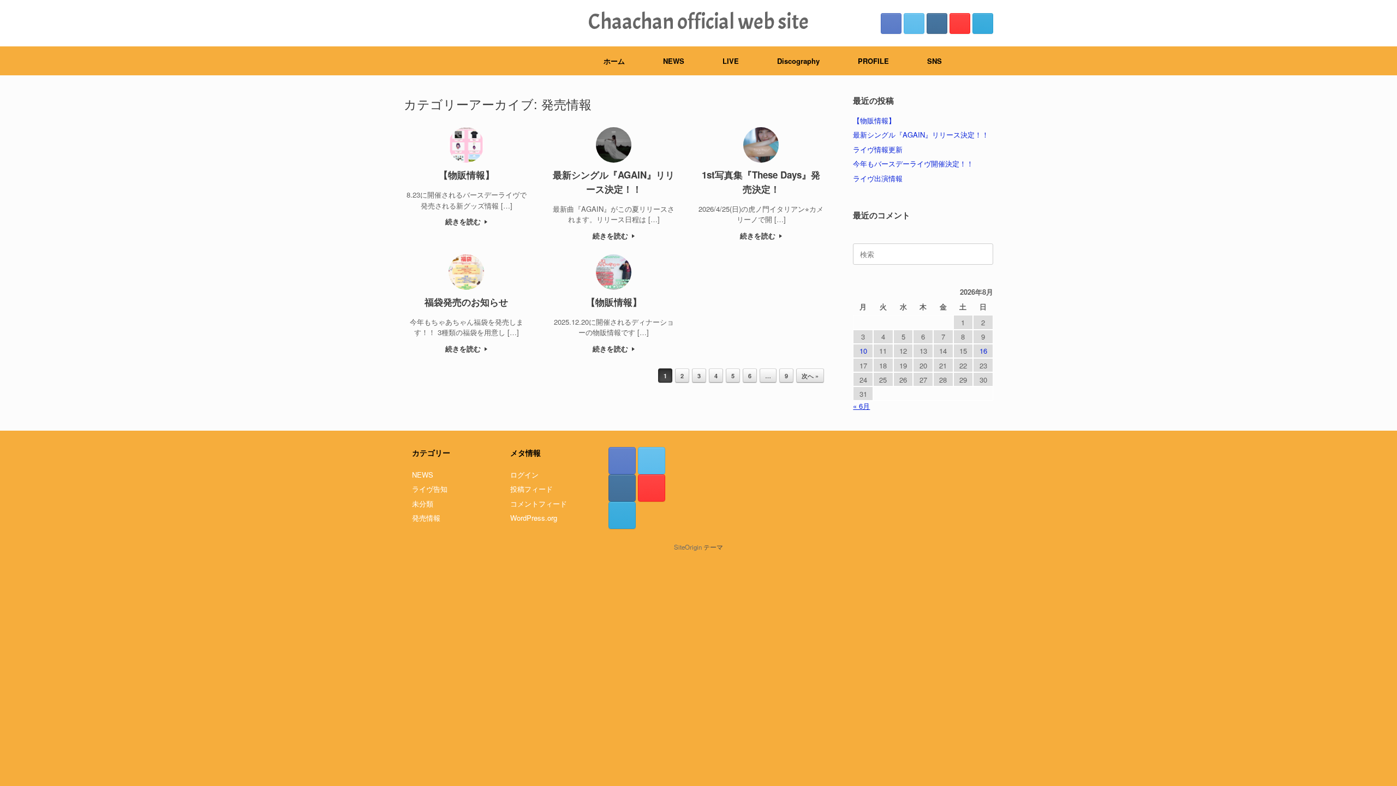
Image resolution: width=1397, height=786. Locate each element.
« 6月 (861, 406)
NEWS (673, 61)
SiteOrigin (688, 547)
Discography (798, 61)
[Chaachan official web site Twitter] (914, 23)
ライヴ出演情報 (878, 178)
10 (863, 351)
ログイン (524, 474)
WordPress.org (533, 518)
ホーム (614, 61)
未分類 (422, 503)
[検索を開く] (977, 60)
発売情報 (426, 518)
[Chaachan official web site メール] (982, 23)
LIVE (731, 61)
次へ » (810, 376)
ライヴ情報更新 (878, 149)
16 (983, 351)
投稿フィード (531, 489)
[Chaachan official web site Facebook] (891, 23)
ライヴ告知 (429, 489)
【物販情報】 (874, 120)
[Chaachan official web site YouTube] (960, 23)
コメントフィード (538, 503)
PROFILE (873, 61)
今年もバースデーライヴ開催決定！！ (913, 163)
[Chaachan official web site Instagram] (937, 23)
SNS (934, 61)
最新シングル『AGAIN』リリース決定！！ (921, 134)
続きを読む (464, 221)
